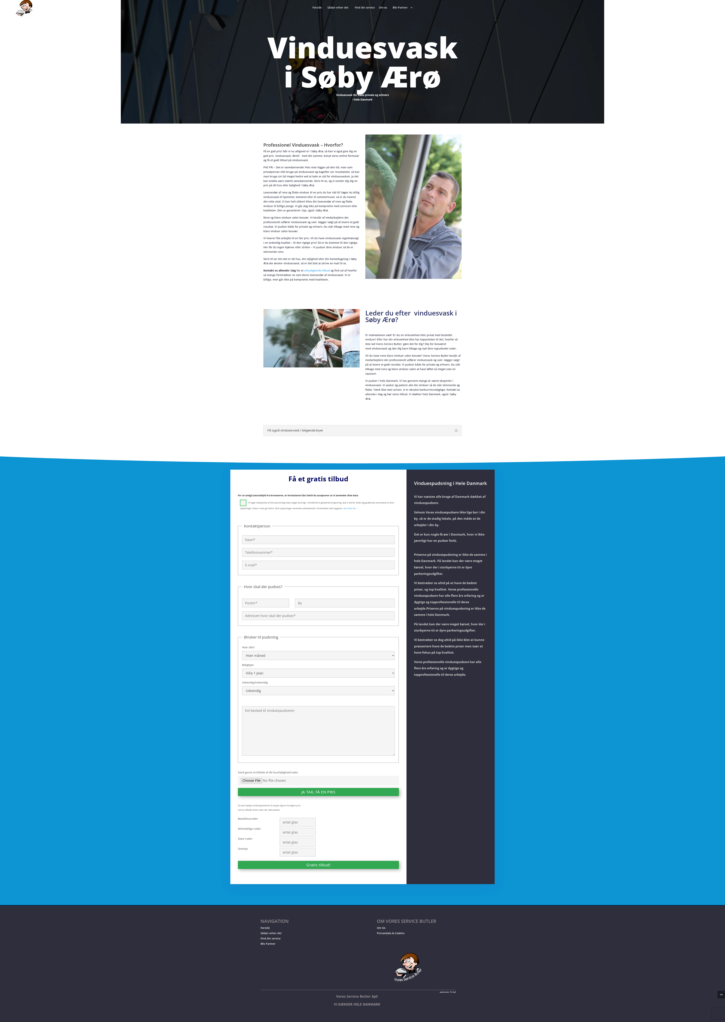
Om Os (381, 928)
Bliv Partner (268, 943)
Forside (265, 928)
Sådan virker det (271, 933)
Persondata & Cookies (391, 933)
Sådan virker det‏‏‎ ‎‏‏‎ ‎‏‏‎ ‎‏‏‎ (339, 7)
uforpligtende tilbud (317, 270)
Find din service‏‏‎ (365, 7)
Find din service (271, 938)
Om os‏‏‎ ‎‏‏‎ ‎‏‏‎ (384, 7)
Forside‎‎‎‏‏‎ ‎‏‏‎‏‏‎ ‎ (317, 7)
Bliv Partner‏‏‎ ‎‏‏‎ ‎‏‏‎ (401, 7)
